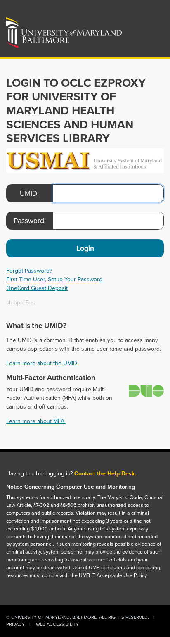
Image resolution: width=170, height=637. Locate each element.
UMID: (29, 193)
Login (85, 248)
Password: (30, 220)
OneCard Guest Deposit (37, 288)
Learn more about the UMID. (42, 363)
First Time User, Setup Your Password (54, 279)
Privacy (15, 624)
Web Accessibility (57, 624)
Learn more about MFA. (36, 421)
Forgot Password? (29, 270)
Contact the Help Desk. (105, 473)
